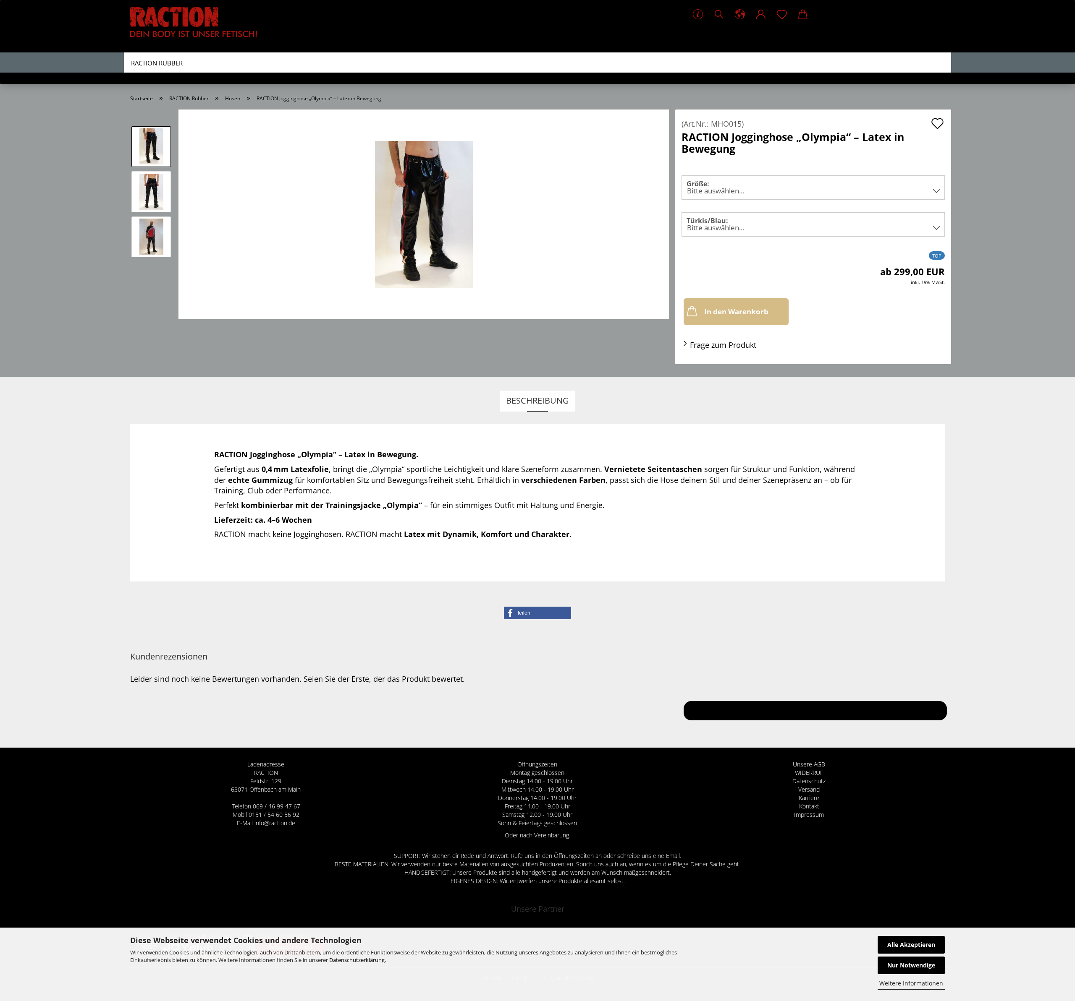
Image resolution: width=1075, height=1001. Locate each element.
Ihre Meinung (815, 710)
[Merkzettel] (781, 14)
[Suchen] (718, 14)
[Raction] (196, 26)
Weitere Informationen (911, 983)
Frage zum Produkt (723, 345)
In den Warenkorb (736, 311)
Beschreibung (537, 400)
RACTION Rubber (157, 63)
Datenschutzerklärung (357, 960)
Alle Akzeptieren (911, 945)
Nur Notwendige (911, 965)
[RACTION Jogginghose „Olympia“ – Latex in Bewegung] (424, 214)
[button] (739, 14)
